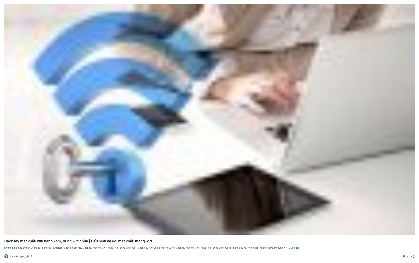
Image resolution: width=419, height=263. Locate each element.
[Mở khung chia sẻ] (412, 255)
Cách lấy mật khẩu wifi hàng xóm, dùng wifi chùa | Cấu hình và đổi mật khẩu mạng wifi (78, 241)
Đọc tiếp (295, 247)
